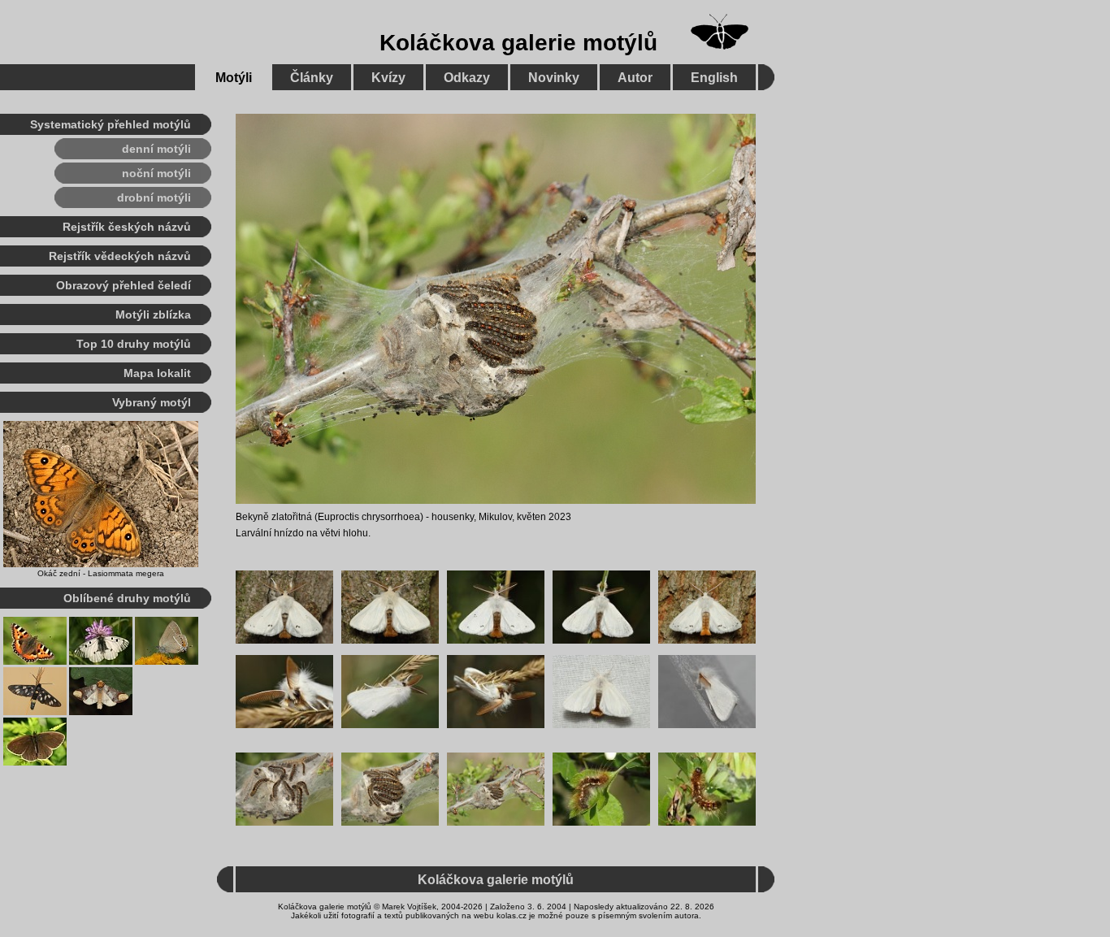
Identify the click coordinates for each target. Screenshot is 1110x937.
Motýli (233, 78)
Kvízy (388, 78)
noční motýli (156, 173)
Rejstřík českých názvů (127, 226)
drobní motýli (154, 197)
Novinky (553, 78)
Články (311, 78)
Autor (635, 78)
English (714, 78)
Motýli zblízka (153, 314)
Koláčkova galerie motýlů (518, 42)
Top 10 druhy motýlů (133, 343)
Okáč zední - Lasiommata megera (100, 573)
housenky (452, 517)
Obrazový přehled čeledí (123, 285)
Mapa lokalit (157, 373)
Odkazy (467, 78)
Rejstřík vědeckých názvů (120, 255)
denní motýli (156, 148)
